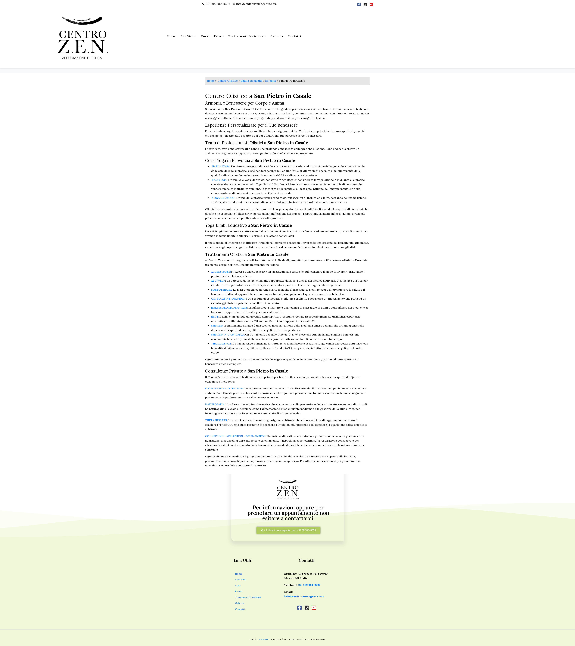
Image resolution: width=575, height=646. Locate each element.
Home (171, 36)
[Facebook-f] (359, 4)
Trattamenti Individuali (247, 36)
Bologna (270, 80)
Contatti (294, 36)
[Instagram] (365, 4)
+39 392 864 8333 (309, 585)
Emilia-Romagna (251, 80)
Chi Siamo (188, 36)
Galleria (276, 36)
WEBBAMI (263, 639)
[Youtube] (371, 4)
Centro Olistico (228, 80)
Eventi (219, 36)
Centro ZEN (295, 639)
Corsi (205, 36)
